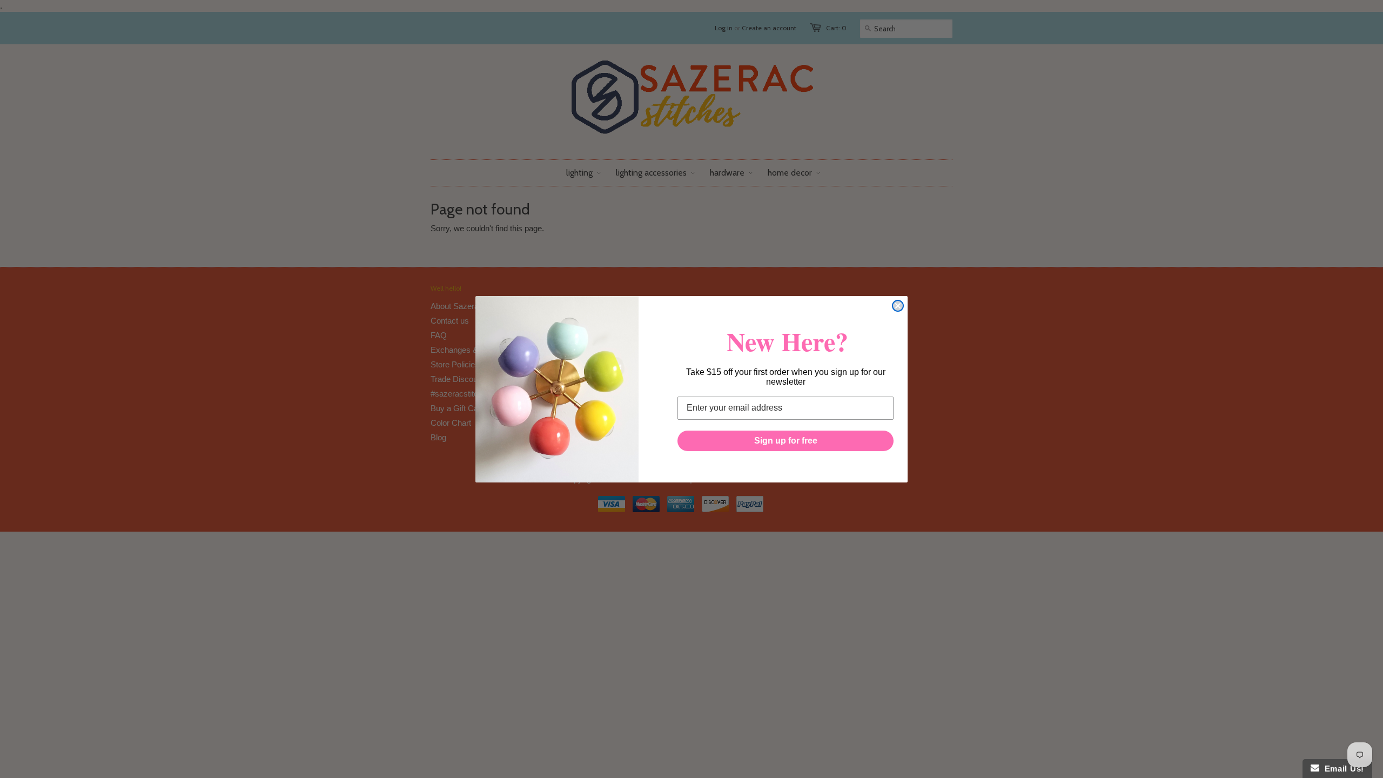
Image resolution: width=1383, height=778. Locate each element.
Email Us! (1341, 768)
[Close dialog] (897, 305)
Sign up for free (785, 440)
